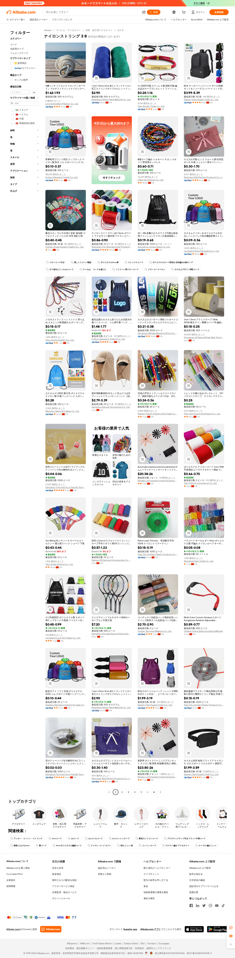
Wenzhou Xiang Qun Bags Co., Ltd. (62, 411)
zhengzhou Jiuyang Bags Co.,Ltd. (154, 247)
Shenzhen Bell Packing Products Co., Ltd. (204, 177)
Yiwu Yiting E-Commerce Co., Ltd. (200, 483)
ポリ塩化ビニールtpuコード (61, 269)
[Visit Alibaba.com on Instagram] (210, 905)
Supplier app (130, 929)
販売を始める (196, 874)
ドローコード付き (57, 262)
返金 (146, 886)
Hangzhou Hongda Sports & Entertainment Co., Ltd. (112, 633)
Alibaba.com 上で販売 (200, 868)
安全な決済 (57, 868)
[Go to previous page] (109, 792)
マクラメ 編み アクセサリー (177, 845)
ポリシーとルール (61, 898)
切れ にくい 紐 (126, 845)
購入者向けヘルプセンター (157, 868)
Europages (164, 943)
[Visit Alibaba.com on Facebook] (191, 905)
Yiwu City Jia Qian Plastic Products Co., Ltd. (158, 554)
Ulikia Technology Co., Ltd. (151, 180)
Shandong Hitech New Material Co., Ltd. (111, 99)
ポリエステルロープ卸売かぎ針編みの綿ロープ (173, 262)
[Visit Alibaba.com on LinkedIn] (198, 905)
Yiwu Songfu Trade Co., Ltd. (151, 106)
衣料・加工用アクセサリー (99, 30)
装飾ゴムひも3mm (22, 845)
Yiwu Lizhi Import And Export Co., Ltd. (202, 413)
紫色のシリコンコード (148, 838)
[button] (144, 12)
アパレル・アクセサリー (68, 30)
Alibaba (47, 30)
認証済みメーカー (107, 868)
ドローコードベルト (156, 269)
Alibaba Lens (13, 929)
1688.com (85, 943)
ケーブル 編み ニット (208, 845)
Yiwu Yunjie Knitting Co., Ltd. (59, 564)
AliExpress (72, 943)
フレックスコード (135, 262)
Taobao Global (131, 943)
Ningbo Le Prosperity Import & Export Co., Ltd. (158, 480)
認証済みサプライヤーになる (203, 886)
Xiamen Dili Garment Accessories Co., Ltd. (112, 560)
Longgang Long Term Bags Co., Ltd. (63, 638)
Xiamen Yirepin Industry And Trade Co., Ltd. (158, 413)
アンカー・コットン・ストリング (28, 838)
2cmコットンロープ (120, 838)
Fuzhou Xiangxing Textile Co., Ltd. (61, 177)
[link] (231, 927)
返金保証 (56, 874)
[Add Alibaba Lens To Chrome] (50, 929)
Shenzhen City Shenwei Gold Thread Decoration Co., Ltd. (112, 247)
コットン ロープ (149, 845)
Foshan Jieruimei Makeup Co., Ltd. (155, 631)
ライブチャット (151, 874)
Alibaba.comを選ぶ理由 (18, 868)
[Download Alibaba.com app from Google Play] (218, 929)
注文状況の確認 (197, 880)
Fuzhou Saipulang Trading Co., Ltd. (108, 339)
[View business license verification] (146, 953)
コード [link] (120, 30)
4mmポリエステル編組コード (69, 845)
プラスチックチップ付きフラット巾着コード (186, 838)
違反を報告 (149, 898)
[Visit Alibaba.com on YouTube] (217, 905)
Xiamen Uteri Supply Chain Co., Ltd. (201, 99)
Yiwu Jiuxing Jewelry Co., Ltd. (59, 340)
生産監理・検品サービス (64, 892)
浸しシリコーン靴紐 (82, 262)
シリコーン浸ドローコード (127, 269)
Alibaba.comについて (17, 861)
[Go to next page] (160, 792)
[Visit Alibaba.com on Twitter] (204, 905)
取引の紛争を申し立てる (156, 880)
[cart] (184, 12)
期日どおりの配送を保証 (64, 880)
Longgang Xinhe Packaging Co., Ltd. (201, 251)
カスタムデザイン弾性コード (186, 269)
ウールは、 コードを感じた (94, 269)
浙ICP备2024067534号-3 (199, 953)
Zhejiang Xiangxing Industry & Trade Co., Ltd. (65, 705)
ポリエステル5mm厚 (110, 262)
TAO (142, 943)
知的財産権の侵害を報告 (156, 892)
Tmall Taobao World (101, 943)
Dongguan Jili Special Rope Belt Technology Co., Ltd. (204, 337)
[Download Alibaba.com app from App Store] (194, 929)
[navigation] (24, 411)
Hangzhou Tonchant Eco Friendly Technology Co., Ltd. (65, 487)
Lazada (117, 943)
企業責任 (10, 880)
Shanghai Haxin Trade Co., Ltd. (198, 561)
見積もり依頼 (104, 874)
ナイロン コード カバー (101, 845)
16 (154, 792)
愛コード (43, 845)
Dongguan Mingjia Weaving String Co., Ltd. (158, 333)
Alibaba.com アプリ (150, 929)
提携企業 (193, 892)
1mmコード (57, 838)
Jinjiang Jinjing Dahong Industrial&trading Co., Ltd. (204, 631)
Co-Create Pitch (14, 874)
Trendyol (151, 943)
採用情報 (10, 886)
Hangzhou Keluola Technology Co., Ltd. (111, 407)
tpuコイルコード (95, 838)
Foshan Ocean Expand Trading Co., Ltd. (64, 247)
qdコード (75, 838)
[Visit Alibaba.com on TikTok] (223, 905)
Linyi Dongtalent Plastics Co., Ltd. (61, 103)
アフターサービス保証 (63, 886)
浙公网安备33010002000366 (170, 953)
